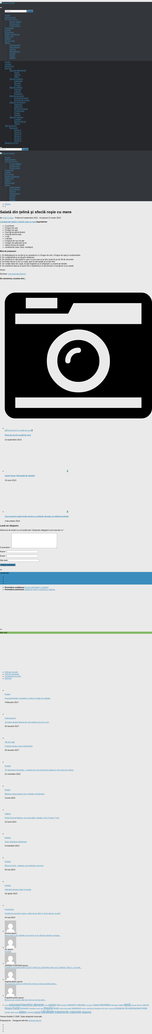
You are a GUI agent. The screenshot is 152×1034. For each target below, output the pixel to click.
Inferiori (17, 75)
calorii (46, 1005)
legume (48, 1008)
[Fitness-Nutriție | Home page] (7, 3)
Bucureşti (13, 128)
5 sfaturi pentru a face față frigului (19, 746)
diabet (121, 1005)
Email (3, 556)
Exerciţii (8, 68)
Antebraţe (18, 81)
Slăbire (8, 39)
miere (84, 1008)
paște (106, 1008)
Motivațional (15, 52)
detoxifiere (105, 1004)
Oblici (16, 77)
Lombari (17, 119)
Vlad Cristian (8, 218)
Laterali (17, 92)
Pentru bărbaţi (15, 22)
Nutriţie (8, 30)
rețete (144, 1008)
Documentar (15, 47)
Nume (3, 552)
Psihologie (9, 32)
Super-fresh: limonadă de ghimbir (20, 476)
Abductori (18, 105)
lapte (42, 1008)
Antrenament (10, 17)
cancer (52, 1004)
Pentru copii (15, 24)
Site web (3, 560)
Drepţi (16, 73)
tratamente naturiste (68, 1011)
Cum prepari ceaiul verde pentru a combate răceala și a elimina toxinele (37, 516)
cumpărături (89, 1005)
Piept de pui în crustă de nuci (18, 435)
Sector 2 (17, 132)
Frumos (8, 952)
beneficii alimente (33, 1004)
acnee (6, 1005)
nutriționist (90, 1008)
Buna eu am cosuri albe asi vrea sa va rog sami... (25, 1000)
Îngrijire (13, 49)
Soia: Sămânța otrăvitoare (16, 842)
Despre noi (9, 66)
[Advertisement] (71, 609)
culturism (81, 1005)
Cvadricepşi (19, 111)
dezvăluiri (114, 1005)
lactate (38, 1008)
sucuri (37, 1012)
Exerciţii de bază (21, 98)
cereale (63, 1005)
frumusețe (24, 1008)
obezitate (98, 1008)
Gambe (17, 115)
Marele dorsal (20, 122)
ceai (58, 1005)
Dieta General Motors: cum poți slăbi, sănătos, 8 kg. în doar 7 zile (32, 818)
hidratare (32, 1008)
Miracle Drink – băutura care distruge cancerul (24, 866)
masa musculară (65, 1008)
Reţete (7, 204)
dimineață (133, 1005)
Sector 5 (17, 139)
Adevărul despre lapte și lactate (18, 890)
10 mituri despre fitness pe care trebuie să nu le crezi (27, 722)
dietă (127, 1004)
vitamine (86, 1011)
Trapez (17, 124)
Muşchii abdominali (18, 70)
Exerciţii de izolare (22, 100)
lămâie (56, 1008)
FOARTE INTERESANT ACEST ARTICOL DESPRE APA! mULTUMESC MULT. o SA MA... (43, 968)
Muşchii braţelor (16, 79)
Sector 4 (17, 137)
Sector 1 (17, 130)
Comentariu (5, 547)
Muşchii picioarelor (17, 102)
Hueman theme (34, 1021)
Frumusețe (9, 28)
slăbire (22, 1011)
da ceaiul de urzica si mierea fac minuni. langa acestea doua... (31, 984)
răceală (7, 1012)
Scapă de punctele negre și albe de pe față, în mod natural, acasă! (32, 913)
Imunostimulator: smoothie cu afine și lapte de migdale (27, 698)
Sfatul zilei (9, 37)
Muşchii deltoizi (16, 88)
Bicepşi (17, 83)
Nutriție (13, 54)
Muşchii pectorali (17, 96)
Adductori (18, 107)
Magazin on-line (11, 143)
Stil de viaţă (10, 41)
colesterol (71, 1005)
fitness (8, 1008)
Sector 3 (17, 134)
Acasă (7, 15)
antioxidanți (15, 1004)
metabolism (76, 1008)
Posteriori (18, 94)
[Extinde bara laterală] (1, 569)
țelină (23, 274)
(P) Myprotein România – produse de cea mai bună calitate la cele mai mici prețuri (39, 770)
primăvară (111, 1008)
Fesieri (17, 113)
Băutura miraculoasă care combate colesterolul (24, 794)
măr (9, 274)
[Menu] (1, 7)
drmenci (139, 1005)
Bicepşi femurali (21, 109)
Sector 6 (17, 141)
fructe (16, 1008)
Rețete (12, 56)
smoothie (30, 1012)
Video (7, 43)
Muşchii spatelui (16, 117)
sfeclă (18, 274)
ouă (102, 1008)
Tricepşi (17, 85)
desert (96, 1005)
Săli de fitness (11, 126)
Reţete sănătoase (12, 34)
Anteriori (17, 90)
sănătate (47, 1012)
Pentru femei (15, 26)
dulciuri (146, 1005)
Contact (8, 64)
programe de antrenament (128, 1008)
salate (13, 274)
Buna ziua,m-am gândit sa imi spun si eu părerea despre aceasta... (33, 935)
